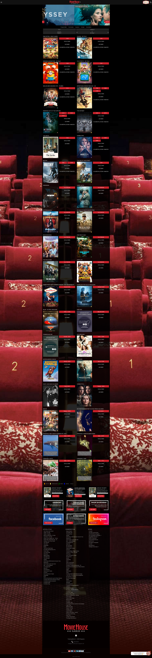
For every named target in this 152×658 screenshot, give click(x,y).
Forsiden (90, 531)
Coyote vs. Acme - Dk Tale (71, 552)
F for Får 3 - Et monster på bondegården (74, 575)
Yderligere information (93, 546)
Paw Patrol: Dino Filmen (48, 531)
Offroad (67, 568)
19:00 (101, 162)
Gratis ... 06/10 (67, 436)
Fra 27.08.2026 (67, 237)
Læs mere (67, 44)
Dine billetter (88, 27)
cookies (83, 649)
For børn (90, 544)
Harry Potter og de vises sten (50, 563)
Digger (67, 569)
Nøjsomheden (47, 555)
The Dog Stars (47, 558)
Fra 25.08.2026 (67, 187)
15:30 (67, 137)
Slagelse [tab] (59, 33)
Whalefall (68, 582)
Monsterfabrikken (69, 563)
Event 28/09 (100, 411)
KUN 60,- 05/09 (67, 361)
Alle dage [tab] (92, 33)
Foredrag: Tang (47, 583)
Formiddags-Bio (47, 566)
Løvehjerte (68, 591)
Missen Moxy (69, 599)
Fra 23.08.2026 (101, 212)
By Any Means (69, 545)
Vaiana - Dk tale (47, 532)
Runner (67, 558)
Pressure (45, 572)
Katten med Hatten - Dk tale (72, 612)
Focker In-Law (69, 609)
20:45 (97, 140)
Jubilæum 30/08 (100, 286)
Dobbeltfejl (46, 575)
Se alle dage (67, 41)
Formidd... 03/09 (67, 336)
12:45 (67, 38)
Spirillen (45, 559)
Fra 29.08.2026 (101, 262)
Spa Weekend (46, 569)
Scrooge (68, 601)
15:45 (97, 137)
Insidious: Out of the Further (49, 541)
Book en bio (91, 541)
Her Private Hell (69, 583)
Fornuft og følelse (70, 588)
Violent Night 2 (69, 611)
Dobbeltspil (46, 545)
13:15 (67, 88)
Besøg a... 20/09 (67, 411)
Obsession (46, 554)
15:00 (97, 88)
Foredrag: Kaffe (47, 582)
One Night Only (47, 556)
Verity (67, 572)
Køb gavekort (91, 545)
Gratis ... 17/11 (101, 460)
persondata (79, 649)
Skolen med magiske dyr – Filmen (51, 538)
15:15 (63, 113)
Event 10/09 (67, 386)
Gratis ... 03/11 (67, 460)
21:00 (97, 90)
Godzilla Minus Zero (70, 593)
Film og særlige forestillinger (95, 535)
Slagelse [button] (76, 1)
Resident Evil (68, 556)
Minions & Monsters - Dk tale (49, 535)
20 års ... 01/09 (67, 311)
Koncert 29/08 (67, 286)
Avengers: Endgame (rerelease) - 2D (73, 565)
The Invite (46, 544)
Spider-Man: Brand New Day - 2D (50, 539)
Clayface (68, 586)
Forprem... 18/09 (101, 386)
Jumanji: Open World (70, 616)
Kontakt (82, 27)
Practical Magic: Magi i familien (72, 551)
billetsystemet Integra (79, 652)
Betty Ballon (68, 571)
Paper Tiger (68, 605)
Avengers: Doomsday (70, 613)
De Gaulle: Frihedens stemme (72, 589)
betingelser (74, 649)
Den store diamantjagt (70, 578)
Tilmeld (70, 522)
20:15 (105, 113)
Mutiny (45, 546)
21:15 (63, 115)
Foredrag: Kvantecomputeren (50, 581)
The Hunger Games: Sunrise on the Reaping (75, 603)
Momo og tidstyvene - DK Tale (72, 595)
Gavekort (77, 27)
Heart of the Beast (70, 562)
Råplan (67, 579)
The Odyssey (46, 542)
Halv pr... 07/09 (101, 361)
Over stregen (69, 596)
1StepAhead (88, 652)
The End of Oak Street (48, 548)
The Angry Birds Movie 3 (71, 618)
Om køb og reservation (93, 532)
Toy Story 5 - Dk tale (48, 536)
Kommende (71, 27)
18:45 (105, 137)
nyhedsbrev (69, 649)
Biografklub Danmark (93, 536)
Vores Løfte (46, 551)
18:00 (105, 88)
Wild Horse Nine (69, 606)
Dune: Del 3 (68, 615)
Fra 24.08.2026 (101, 187)
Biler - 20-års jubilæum (48, 565)
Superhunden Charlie (48, 571)
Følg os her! (48, 522)
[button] (47, 22)
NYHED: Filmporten (93, 538)
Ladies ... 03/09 (101, 336)
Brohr (45, 576)
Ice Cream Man (47, 552)
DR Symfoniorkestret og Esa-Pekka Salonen (53, 578)
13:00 (101, 38)
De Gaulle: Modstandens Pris (49, 549)
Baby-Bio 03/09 (101, 311)
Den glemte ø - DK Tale (71, 576)
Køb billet (76, 21)
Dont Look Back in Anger (49, 573)
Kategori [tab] (92, 29)
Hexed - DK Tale (69, 608)
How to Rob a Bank (70, 598)
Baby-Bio (45, 568)
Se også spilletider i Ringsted (67, 47)
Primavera (68, 554)
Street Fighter (69, 581)
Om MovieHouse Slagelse (94, 534)
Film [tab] (59, 29)
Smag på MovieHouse (93, 539)
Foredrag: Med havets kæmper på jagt (52, 579)
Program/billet (64, 27)
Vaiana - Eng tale (47, 534)
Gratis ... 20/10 (101, 436)
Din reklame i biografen (93, 542)
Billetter (55, 496)
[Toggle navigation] (150, 2)
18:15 (71, 113)
